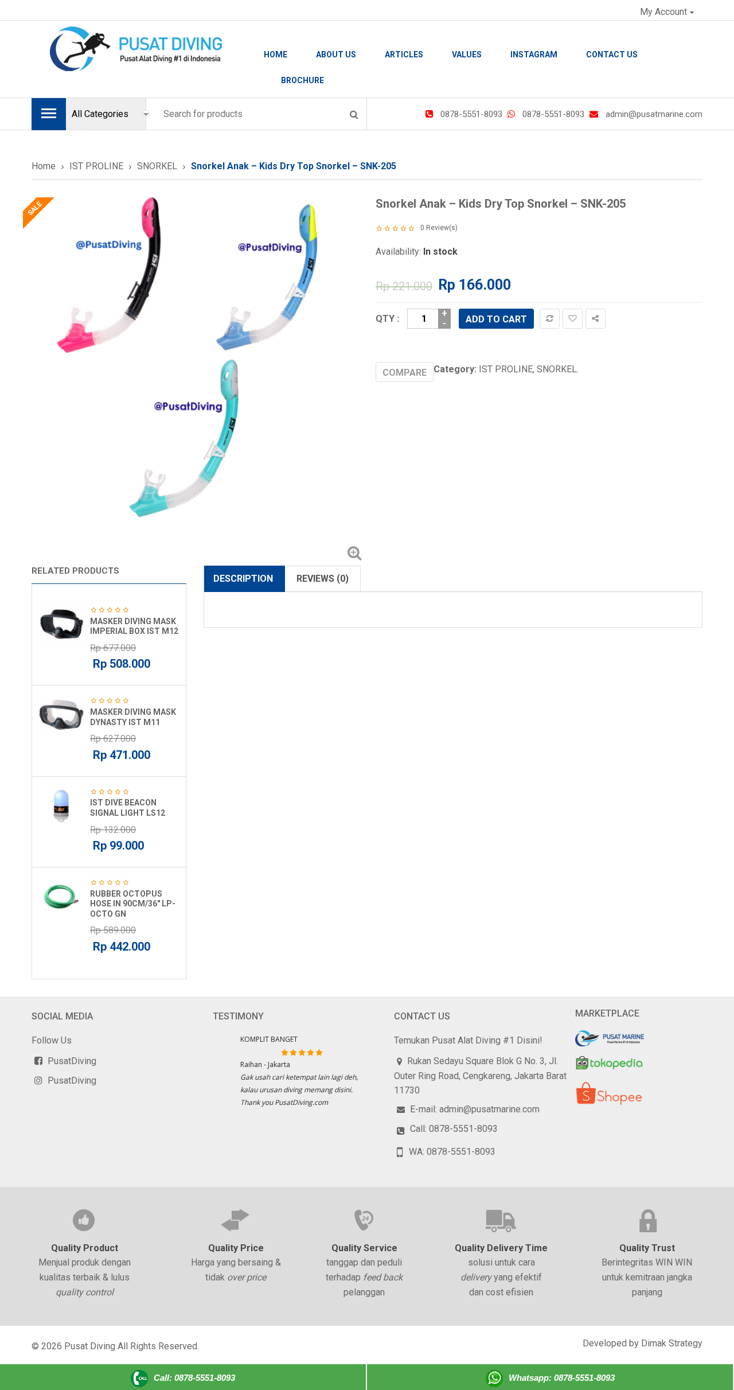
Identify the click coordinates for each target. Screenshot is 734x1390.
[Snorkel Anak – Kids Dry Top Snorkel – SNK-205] (195, 360)
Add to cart (496, 319)
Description (243, 578)
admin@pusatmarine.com (654, 114)
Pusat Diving (89, 1346)
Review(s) (439, 228)
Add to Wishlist (573, 319)
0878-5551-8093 (471, 114)
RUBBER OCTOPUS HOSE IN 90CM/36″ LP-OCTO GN (132, 903)
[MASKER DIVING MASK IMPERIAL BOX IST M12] (61, 624)
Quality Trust (647, 1248)
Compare (550, 319)
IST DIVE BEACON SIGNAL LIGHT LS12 (127, 807)
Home (44, 166)
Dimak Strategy (671, 1343)
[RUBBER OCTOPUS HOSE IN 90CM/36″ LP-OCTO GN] (61, 897)
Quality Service (364, 1248)
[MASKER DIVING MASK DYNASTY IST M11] (61, 715)
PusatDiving (72, 1061)
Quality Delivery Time (501, 1248)
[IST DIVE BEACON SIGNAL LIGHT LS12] (61, 806)
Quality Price (236, 1248)
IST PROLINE (96, 166)
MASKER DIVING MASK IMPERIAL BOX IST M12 (134, 626)
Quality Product (84, 1248)
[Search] (353, 114)
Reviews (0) (322, 578)
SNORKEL (157, 166)
